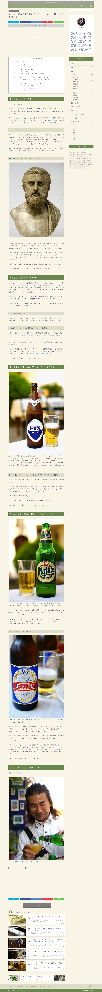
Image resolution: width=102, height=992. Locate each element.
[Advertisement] (36, 43)
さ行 (82, 127)
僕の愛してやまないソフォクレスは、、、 (31, 66)
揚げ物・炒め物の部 (82, 83)
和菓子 (79, 162)
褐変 (74, 166)
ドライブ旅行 (72, 158)
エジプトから (24, 64)
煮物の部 (82, 88)
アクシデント (84, 152)
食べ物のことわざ (81, 121)
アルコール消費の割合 (26, 71)
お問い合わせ (83, 6)
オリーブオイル (83, 154)
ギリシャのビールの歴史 (23, 62)
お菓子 (71, 152)
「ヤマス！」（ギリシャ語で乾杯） (26, 89)
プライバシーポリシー (14, 990)
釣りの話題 (81, 118)
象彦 (80, 166)
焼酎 (89, 164)
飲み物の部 (82, 99)
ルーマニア (89, 158)
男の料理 (82, 90)
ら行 (82, 138)
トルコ (87, 156)
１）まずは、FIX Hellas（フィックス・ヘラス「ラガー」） (32, 77)
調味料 (82, 93)
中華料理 (83, 160)
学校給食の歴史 (81, 103)
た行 (82, 129)
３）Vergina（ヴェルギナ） (28, 85)
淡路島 (81, 164)
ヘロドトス (50, 120)
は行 (82, 132)
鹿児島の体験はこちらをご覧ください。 (42, 353)
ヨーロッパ (83, 158)
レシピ (82, 74)
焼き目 (85, 164)
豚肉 (77, 166)
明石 (90, 162)
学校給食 (83, 162)
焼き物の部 (82, 86)
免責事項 (22, 990)
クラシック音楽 (72, 156)
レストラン (71, 160)
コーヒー (77, 156)
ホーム (64, 6)
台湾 (76, 162)
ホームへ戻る (37, 905)
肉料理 (71, 166)
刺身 (70, 162)
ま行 (82, 134)
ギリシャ (89, 154)
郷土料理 (82, 95)
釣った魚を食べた (82, 97)
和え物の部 (82, 79)
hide (41, 58)
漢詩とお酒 (81, 110)
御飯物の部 (82, 81)
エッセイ (81, 63)
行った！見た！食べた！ (13, 11)
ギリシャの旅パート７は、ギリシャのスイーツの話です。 (25, 861)
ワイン (76, 160)
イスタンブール (72, 154)
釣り (88, 166)
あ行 (82, 123)
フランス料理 (78, 158)
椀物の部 (82, 84)
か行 (82, 125)
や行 (82, 136)
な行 (82, 130)
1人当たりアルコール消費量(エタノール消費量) (32, 73)
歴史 (70, 164)
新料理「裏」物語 (81, 106)
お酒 (74, 152)
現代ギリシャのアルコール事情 (24, 69)
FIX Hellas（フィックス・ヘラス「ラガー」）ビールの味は (36, 79)
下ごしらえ (82, 77)
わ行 (82, 139)
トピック (82, 71)
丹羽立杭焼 (88, 160)
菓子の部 (82, 92)
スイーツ (82, 156)
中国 (79, 160)
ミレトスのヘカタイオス (24, 120)
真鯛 (92, 164)
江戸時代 (77, 164)
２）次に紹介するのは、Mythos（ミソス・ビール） (30, 83)
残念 (73, 164)
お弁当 (81, 67)
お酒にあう (78, 152)
